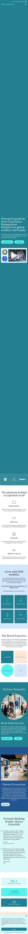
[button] (26, 916)
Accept (14, 929)
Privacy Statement (16, 932)
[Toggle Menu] (25, 4)
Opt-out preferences (8, 932)
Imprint (22, 932)
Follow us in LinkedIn (17, 1)
